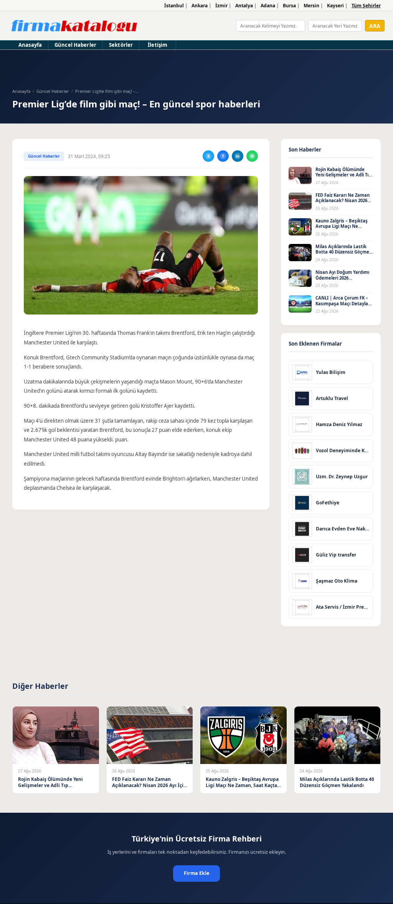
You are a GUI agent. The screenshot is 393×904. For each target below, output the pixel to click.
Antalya (244, 5)
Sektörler (121, 44)
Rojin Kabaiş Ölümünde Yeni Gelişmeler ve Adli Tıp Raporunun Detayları (343, 174)
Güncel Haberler (75, 44)
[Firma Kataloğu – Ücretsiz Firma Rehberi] (74, 25)
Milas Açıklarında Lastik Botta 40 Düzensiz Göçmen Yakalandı (343, 252)
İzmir (221, 5)
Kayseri (335, 5)
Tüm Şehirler (366, 5)
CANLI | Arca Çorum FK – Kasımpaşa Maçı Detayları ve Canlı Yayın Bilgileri (343, 303)
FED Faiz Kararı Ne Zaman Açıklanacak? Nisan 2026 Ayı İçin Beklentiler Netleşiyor (342, 203)
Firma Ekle (196, 873)
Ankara (200, 5)
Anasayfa (30, 44)
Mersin (311, 5)
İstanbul (174, 5)
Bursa (289, 5)
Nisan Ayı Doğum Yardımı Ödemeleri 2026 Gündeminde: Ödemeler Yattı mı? (342, 280)
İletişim (157, 44)
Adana (268, 5)
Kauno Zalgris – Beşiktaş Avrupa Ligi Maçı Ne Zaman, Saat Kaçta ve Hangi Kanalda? (341, 229)
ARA (374, 26)
